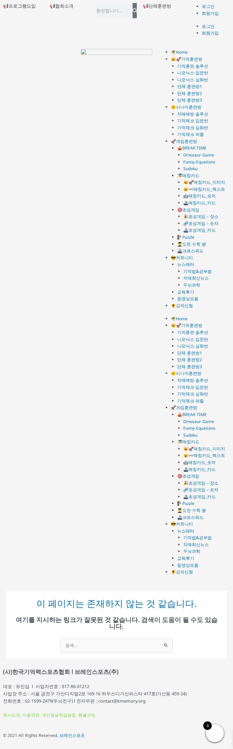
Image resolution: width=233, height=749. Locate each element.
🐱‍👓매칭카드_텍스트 (204, 189)
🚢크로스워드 (190, 251)
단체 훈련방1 (189, 86)
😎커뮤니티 (182, 257)
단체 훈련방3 (189, 100)
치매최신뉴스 (196, 278)
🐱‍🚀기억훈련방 (186, 59)
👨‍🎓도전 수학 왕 (191, 244)
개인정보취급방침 (59, 715)
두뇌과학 (191, 285)
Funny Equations (199, 162)
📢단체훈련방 (157, 6)
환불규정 (86, 715)
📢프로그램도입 (19, 6)
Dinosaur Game (198, 155)
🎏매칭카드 (188, 175)
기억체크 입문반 (192, 120)
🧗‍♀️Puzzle (185, 237)
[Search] (135, 10)
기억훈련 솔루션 (192, 66)
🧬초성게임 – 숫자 (200, 223)
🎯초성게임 (188, 210)
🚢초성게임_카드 (199, 230)
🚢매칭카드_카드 (199, 203)
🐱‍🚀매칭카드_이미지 (204, 182)
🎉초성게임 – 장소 (200, 216)
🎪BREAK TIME (192, 148)
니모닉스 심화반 (192, 79)
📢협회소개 (61, 6)
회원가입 (210, 13)
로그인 (208, 6)
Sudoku (190, 168)
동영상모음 (187, 298)
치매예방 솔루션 (192, 114)
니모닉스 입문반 (192, 73)
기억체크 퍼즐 (190, 134)
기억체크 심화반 (192, 127)
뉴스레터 (185, 264)
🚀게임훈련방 (184, 141)
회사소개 (11, 715)
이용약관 (30, 715)
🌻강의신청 (182, 305)
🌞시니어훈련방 (186, 107)
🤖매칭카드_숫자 (199, 196)
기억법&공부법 (197, 271)
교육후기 (185, 292)
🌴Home (179, 52)
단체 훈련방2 (189, 93)
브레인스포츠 (72, 735)
